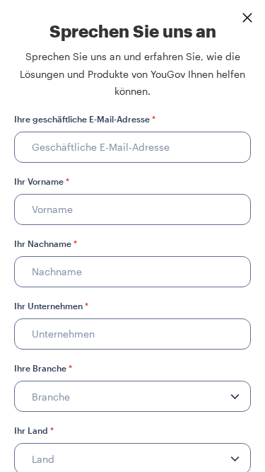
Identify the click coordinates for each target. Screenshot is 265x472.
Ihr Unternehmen (51, 306)
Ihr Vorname (41, 181)
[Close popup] (247, 17)
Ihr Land (34, 430)
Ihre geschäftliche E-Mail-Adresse (84, 119)
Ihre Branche (43, 368)
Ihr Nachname (45, 243)
